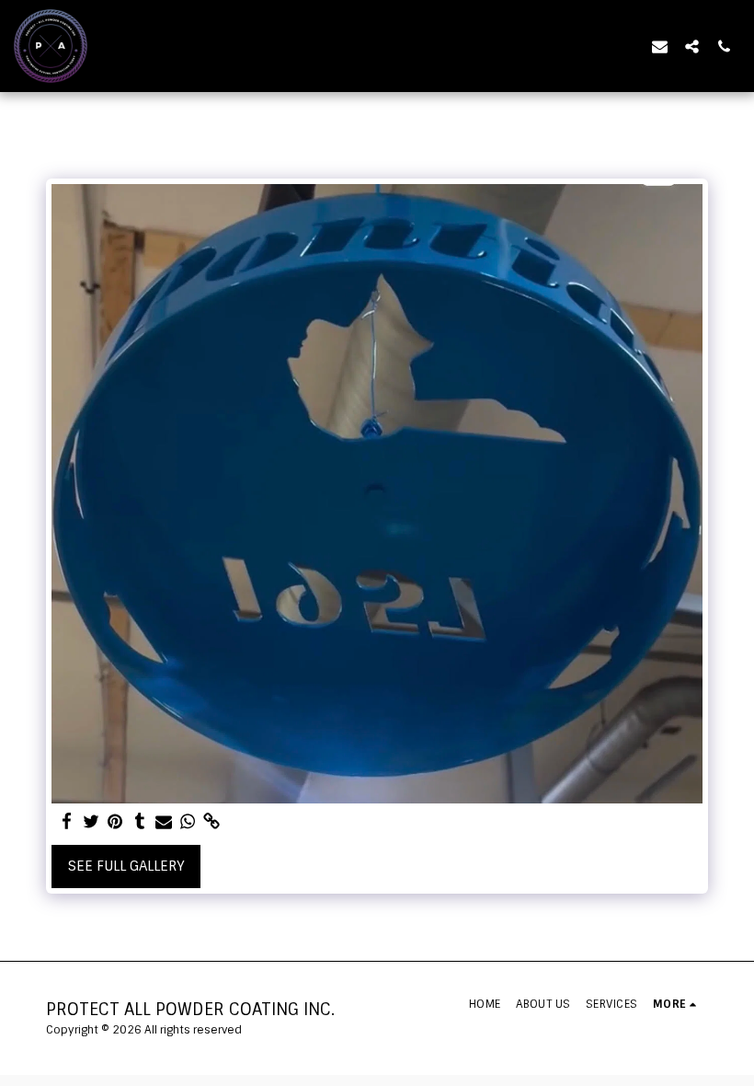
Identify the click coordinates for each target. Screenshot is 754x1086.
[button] (660, 46)
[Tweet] (91, 822)
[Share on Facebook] (67, 822)
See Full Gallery (126, 866)
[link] (212, 822)
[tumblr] (139, 822)
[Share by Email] (164, 822)
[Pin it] (115, 822)
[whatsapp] (188, 822)
